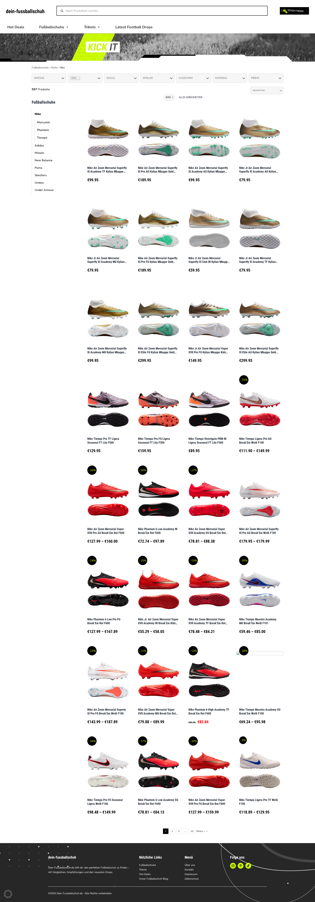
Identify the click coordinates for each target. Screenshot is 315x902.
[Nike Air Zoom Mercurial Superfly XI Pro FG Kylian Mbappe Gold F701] (158, 223)
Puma (38, 168)
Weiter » (200, 831)
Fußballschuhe (40, 67)
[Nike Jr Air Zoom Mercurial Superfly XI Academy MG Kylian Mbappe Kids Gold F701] (108, 223)
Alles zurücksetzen (190, 97)
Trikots (90, 27)
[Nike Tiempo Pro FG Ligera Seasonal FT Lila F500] (158, 404)
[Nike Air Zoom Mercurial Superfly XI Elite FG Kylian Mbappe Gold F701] (158, 314)
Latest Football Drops (134, 27)
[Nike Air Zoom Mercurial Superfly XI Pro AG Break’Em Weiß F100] (259, 494)
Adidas (39, 146)
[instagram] (233, 866)
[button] (8, 894)
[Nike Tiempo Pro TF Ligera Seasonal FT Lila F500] (108, 404)
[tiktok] (248, 866)
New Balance (43, 160)
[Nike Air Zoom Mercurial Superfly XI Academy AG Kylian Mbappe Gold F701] (209, 133)
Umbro (39, 183)
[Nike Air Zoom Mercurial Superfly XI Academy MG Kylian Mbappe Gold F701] (108, 314)
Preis (255, 78)
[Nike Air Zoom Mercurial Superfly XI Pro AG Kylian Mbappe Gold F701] (158, 133)
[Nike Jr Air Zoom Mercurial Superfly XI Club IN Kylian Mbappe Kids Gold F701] (209, 223)
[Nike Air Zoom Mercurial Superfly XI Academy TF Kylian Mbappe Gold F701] (108, 133)
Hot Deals (15, 27)
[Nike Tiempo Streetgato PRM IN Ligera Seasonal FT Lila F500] (209, 404)
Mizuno (39, 153)
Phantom (43, 130)
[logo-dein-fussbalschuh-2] (25, 10)
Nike (38, 114)
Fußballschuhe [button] (51, 27)
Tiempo (42, 138)
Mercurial (43, 122)
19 (191, 831)
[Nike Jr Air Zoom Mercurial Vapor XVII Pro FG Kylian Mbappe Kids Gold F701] (209, 314)
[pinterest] (241, 866)
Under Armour (44, 190)
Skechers (41, 175)
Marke (54, 67)
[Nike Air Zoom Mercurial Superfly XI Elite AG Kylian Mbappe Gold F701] (259, 314)
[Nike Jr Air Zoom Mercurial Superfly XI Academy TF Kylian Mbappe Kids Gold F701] (259, 223)
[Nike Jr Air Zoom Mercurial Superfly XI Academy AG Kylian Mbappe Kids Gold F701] (259, 133)
